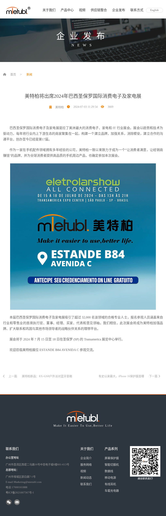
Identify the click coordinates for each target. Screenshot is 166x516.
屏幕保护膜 (112, 458)
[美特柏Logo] (18, 10)
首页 (13, 74)
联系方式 (136, 10)
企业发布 (118, 10)
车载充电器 (112, 490)
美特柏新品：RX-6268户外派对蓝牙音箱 (47, 376)
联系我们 (86, 484)
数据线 (109, 471)
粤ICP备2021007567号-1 (20, 492)
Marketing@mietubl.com (28, 481)
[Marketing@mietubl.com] (17, 502)
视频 (82, 10)
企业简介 (86, 458)
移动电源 (110, 477)
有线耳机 (110, 484)
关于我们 (49, 10)
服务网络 (86, 464)
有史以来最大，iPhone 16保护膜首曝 (121, 376)
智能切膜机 (112, 464)
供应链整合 (99, 10)
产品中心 (67, 10)
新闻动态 (86, 477)
